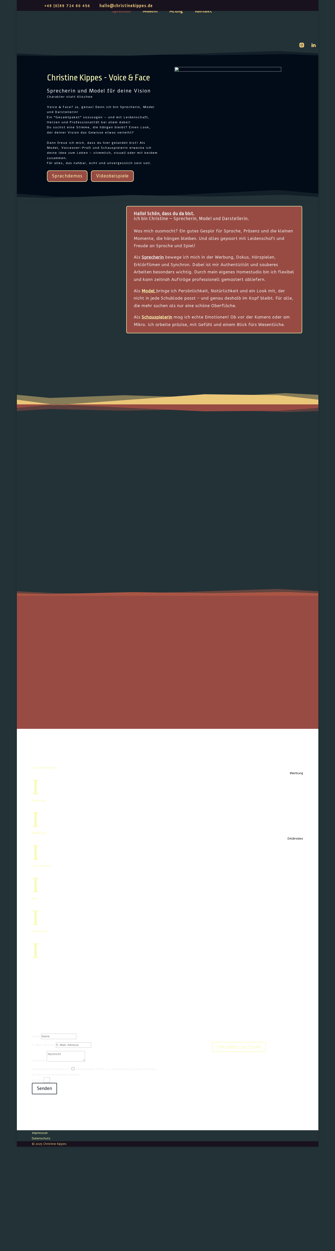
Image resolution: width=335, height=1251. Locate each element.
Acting (176, 11)
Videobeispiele (112, 176)
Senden (44, 1088)
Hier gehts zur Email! (239, 1047)
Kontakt (203, 11)
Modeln (150, 11)
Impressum (40, 1133)
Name (36, 1036)
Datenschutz (41, 1069)
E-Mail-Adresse (43, 1045)
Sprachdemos (67, 176)
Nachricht (39, 1060)
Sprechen (121, 11)
